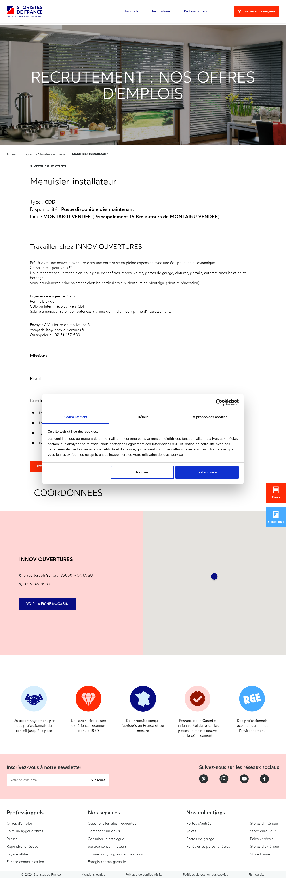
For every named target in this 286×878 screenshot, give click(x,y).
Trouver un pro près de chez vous (115, 854)
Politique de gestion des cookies (205, 874)
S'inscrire (98, 780)
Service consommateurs (107, 846)
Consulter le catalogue (106, 839)
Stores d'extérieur (264, 846)
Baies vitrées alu (263, 839)
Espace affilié (17, 854)
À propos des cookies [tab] (210, 417)
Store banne (260, 854)
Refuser (142, 472)
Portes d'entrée (199, 823)
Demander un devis (104, 831)
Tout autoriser (207, 472)
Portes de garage (200, 839)
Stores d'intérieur (264, 823)
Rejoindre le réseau (22, 846)
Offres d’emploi (19, 823)
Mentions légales (93, 874)
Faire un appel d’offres (25, 831)
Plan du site (256, 874)
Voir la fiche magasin (47, 604)
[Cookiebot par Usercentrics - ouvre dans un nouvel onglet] (219, 402)
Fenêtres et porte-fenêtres (208, 846)
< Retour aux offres (48, 166)
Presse (12, 839)
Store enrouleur (263, 831)
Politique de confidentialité (144, 874)
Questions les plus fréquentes (112, 823)
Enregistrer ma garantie (107, 862)
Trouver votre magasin (259, 11)
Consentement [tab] (75, 417)
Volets (191, 831)
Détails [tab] (143, 417)
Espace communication (25, 862)
